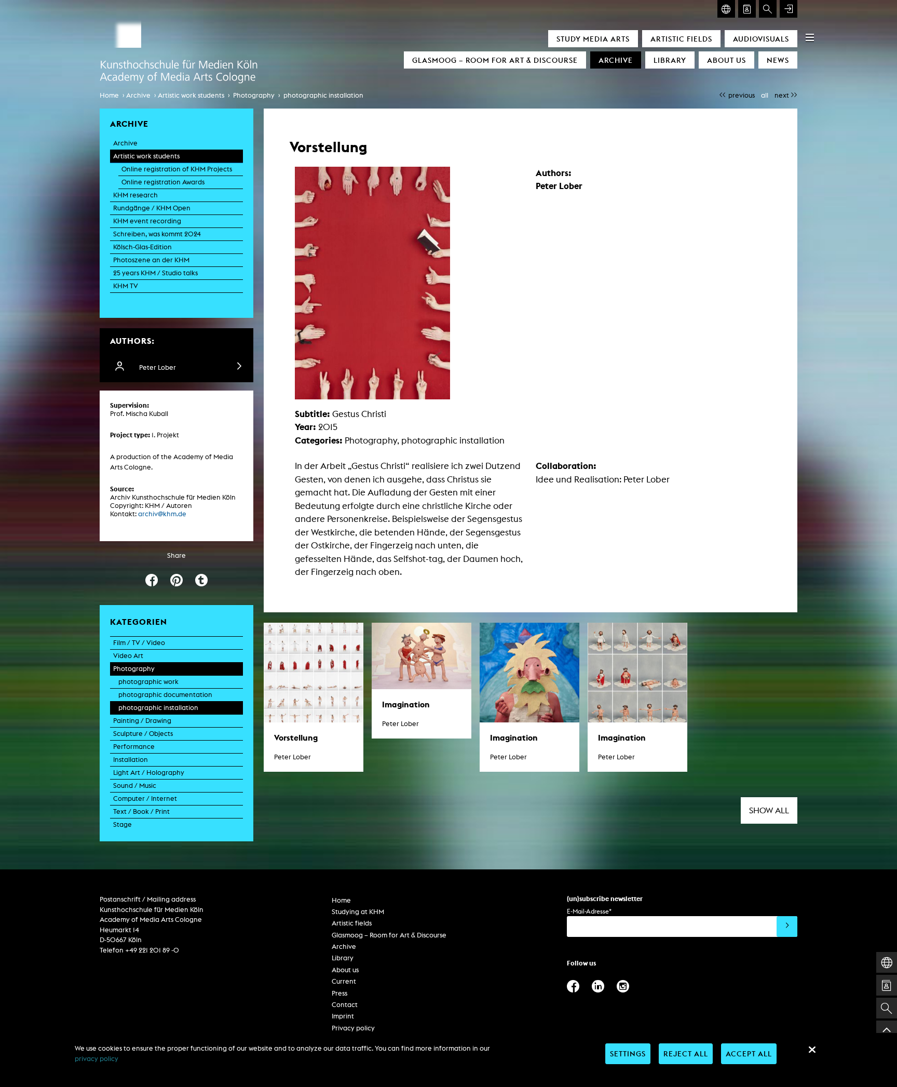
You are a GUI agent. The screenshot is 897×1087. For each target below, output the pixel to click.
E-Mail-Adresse (589, 911)
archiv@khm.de (162, 514)
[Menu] (809, 37)
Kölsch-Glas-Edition (142, 247)
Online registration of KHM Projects (176, 169)
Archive (616, 60)
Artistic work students (191, 95)
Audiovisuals (761, 38)
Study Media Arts (593, 38)
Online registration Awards (163, 182)
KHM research (135, 195)
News (778, 60)
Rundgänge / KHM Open (152, 208)
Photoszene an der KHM (151, 260)
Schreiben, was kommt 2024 (157, 234)
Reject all (685, 1053)
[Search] (768, 9)
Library (670, 60)
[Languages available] (726, 9)
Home (109, 95)
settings (628, 1053)
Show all (769, 810)
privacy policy (96, 1059)
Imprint (343, 1016)
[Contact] (747, 9)
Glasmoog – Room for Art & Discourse (495, 60)
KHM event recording (147, 221)
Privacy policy (353, 1028)
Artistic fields (681, 38)
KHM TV (125, 286)
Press (339, 993)
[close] (811, 1049)
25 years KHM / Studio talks (155, 273)
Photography (254, 95)
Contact (345, 1005)
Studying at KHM (358, 912)
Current (344, 981)
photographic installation (323, 95)
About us (726, 60)
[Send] (787, 926)
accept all (749, 1053)
